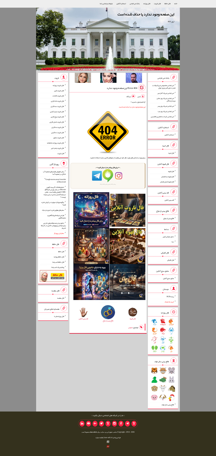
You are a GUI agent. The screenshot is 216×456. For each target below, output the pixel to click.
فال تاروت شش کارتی (57, 122)
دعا (173, 241)
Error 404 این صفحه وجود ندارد (122, 87)
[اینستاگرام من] (114, 424)
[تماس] (108, 424)
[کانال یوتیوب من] (88, 424)
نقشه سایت (99, 437)
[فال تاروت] (127, 210)
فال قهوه (171, 171)
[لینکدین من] (82, 424)
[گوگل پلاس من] (95, 424)
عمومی (130, 327)
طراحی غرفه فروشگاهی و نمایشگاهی (57, 217)
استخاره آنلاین (121, 3)
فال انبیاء (171, 153)
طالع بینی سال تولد (168, 404)
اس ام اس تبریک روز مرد (166, 111)
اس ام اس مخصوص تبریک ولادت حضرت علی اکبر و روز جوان (164, 87)
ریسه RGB (170, 296)
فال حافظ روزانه (59, 257)
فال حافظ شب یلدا (58, 262)
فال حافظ (167, 3)
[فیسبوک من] (121, 424)
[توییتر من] (101, 424)
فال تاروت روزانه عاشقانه (55, 143)
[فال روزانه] (91, 210)
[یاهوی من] (134, 424)
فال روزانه (146, 3)
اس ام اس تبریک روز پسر (166, 106)
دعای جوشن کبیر (168, 236)
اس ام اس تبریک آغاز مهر (165, 93)
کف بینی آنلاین (169, 200)
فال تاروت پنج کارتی (57, 116)
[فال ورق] (91, 282)
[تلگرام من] (127, 424)
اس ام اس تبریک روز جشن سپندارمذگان (166, 99)
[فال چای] (127, 282)
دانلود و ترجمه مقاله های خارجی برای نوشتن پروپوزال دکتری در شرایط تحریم (53, 225)
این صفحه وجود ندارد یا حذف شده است (146, 14)
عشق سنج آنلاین (168, 278)
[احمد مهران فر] (134, 78)
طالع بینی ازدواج (168, 218)
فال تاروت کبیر (59, 90)
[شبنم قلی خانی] (83, 78)
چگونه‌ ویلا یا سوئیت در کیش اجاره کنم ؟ (54, 203)
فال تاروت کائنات (58, 95)
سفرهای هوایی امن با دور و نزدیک (53, 210)
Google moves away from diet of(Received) (56, 181)
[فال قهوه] (127, 246)
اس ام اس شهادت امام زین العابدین (162, 116)
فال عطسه (60, 298)
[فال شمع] (91, 246)
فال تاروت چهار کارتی (57, 111)
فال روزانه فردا (59, 316)
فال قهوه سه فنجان (167, 176)
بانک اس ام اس (135, 3)
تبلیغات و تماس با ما (106, 3)
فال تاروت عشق (58, 137)
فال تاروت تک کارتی (57, 101)
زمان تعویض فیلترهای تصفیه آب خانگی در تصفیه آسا (54, 173)
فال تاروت (157, 3)
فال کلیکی (170, 260)
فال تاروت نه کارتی (58, 127)
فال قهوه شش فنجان (167, 181)
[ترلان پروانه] (108, 78)
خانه (175, 3)
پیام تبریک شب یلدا (57, 267)
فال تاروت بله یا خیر (57, 148)
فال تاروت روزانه (58, 85)
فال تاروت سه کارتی (57, 106)
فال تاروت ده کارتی (57, 132)
